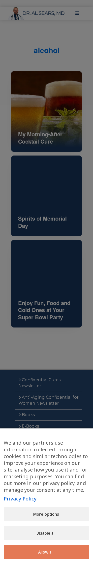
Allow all (46, 552)
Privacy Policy (20, 498)
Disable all (46, 533)
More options (46, 514)
